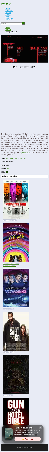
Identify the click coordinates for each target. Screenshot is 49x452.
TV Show (9, 11)
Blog (7, 17)
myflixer (6, 3)
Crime (12, 158)
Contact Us (9, 19)
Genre (7, 15)
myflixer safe (25, 152)
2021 (7, 158)
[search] (23, 23)
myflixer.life (28, 447)
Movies (8, 13)
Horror (17, 158)
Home (7, 9)
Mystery (23, 158)
